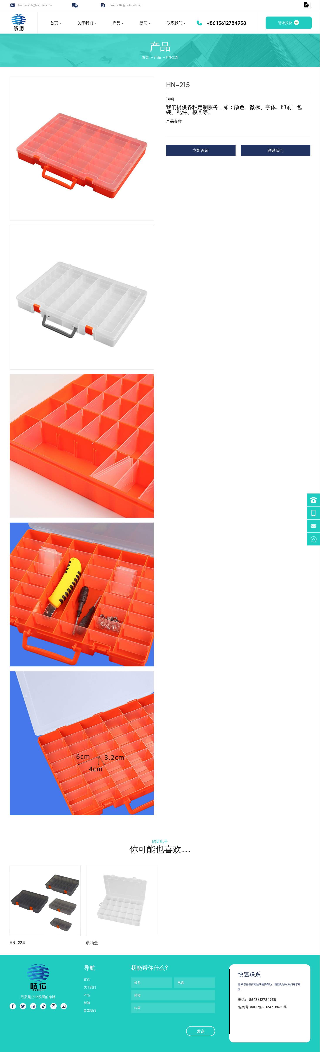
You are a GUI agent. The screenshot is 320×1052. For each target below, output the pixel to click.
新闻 (143, 22)
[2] (82, 297)
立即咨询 (201, 150)
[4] (82, 594)
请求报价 (285, 22)
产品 (116, 22)
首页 (54, 22)
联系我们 (174, 22)
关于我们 (85, 22)
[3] (82, 446)
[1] (82, 149)
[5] (82, 743)
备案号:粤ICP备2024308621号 (262, 1007)
